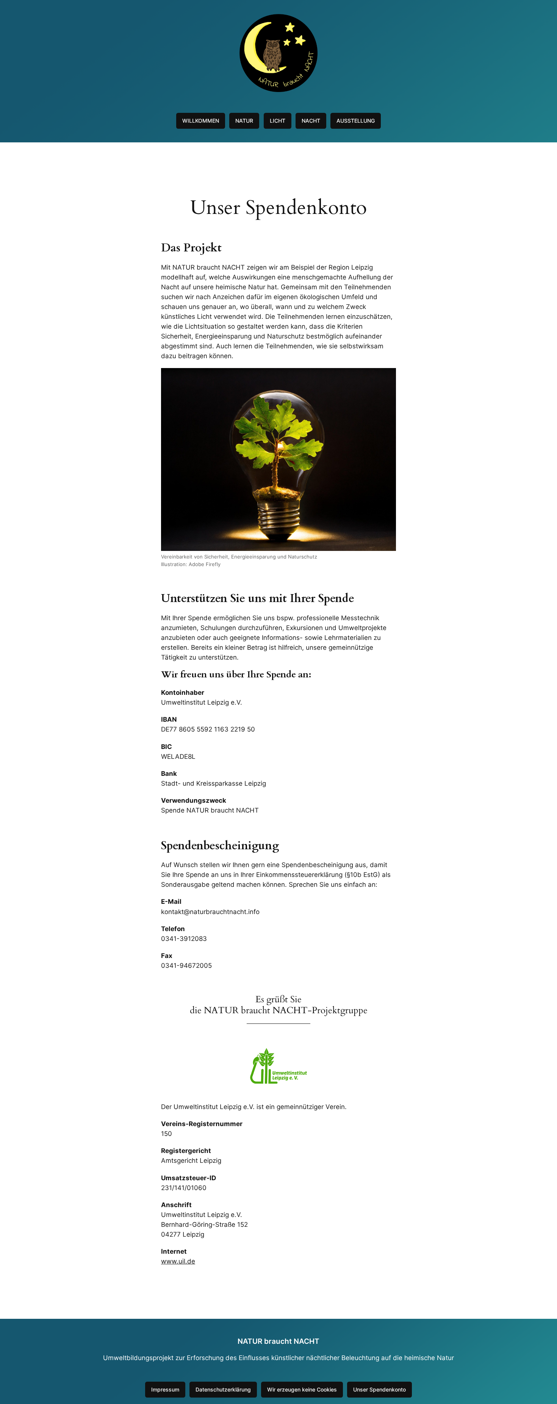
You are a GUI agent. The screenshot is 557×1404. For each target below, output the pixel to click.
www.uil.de (178, 1261)
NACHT (311, 120)
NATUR (244, 120)
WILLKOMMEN (200, 120)
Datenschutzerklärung (223, 1389)
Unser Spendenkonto (379, 1389)
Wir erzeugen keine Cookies (302, 1389)
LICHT (277, 120)
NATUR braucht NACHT (278, 1341)
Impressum (165, 1389)
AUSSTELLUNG (355, 120)
